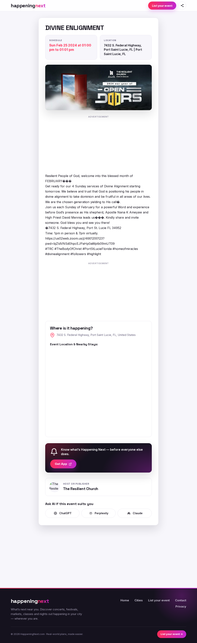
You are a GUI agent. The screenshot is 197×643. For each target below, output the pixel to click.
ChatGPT (65, 513)
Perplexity (101, 513)
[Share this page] (182, 6)
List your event (162, 5)
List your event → (172, 634)
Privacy (180, 606)
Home (124, 600)
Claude (138, 513)
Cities (138, 600)
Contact (180, 600)
